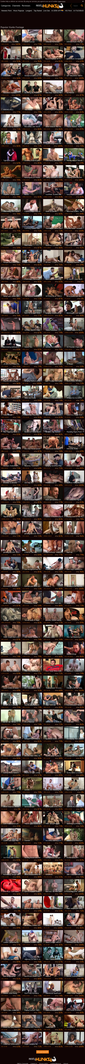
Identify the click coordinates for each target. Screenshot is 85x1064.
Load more (42, 1052)
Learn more (61, 1)
